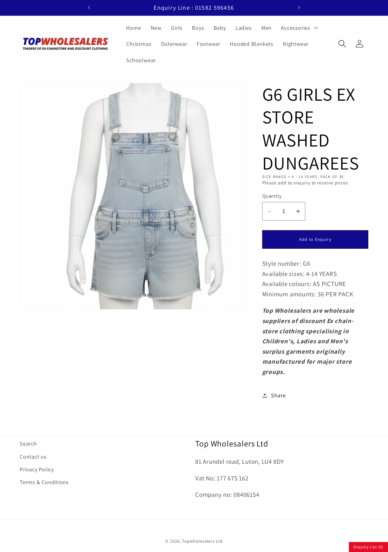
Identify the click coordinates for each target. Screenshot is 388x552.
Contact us (33, 456)
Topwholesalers (198, 541)
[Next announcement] (299, 7)
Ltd (219, 541)
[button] (298, 27)
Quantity (272, 196)
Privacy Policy (37, 469)
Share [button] (278, 395)
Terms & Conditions (44, 482)
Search (28, 443)
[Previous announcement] (89, 7)
